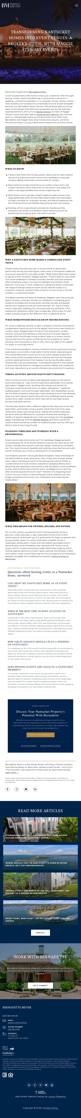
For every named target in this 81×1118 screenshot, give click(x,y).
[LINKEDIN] (29, 1085)
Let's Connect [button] (40, 986)
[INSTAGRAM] (40, 1085)
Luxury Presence (57, 1096)
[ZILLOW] (52, 1085)
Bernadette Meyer (37, 92)
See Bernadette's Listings (50, 745)
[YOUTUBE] (46, 1085)
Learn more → (11, 773)
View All (40, 933)
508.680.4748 (14, 1029)
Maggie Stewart (43, 112)
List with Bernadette (29, 745)
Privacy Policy (50, 1108)
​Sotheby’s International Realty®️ (14, 1059)
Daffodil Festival (40, 420)
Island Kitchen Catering (47, 115)
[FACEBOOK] (35, 1085)
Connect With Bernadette (40, 735)
